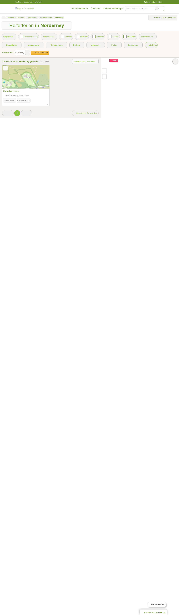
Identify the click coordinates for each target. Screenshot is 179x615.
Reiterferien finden (79, 9)
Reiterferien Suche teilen (86, 113)
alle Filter (152, 45)
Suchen (162, 9)
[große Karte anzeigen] (104, 71)
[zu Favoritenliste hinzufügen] (5, 68)
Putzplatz (100, 37)
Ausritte (115, 37)
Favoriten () (154, 612)
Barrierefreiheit (158, 604)
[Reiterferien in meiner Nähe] (104, 76)
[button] (7, 113)
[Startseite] (3, 17)
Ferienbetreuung (31, 37)
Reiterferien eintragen (113, 9)
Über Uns (95, 9)
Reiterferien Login (150, 2)
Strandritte (131, 37)
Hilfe (160, 2)
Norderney (19, 53)
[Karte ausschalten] (175, 61)
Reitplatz (84, 37)
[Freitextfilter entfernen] (157, 8)
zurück (114, 61)
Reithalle (68, 37)
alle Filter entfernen (41, 53)
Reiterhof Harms (11, 91)
